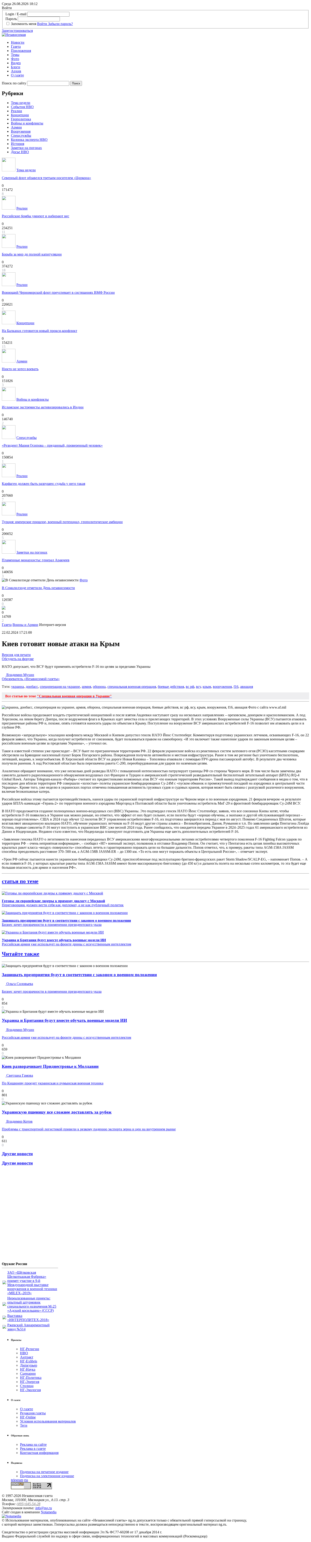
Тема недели (20, 103)
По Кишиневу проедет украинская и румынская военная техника (52, 1083)
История (17, 144)
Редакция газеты (33, 1413)
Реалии (16, 111)
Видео (16, 63)
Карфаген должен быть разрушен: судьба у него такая (43, 484)
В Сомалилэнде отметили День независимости (38, 588)
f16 (236, 687)
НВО (24, 1353)
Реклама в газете (33, 1449)
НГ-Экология (30, 1390)
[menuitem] (160, 43)
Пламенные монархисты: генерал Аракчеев (35, 560)
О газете (17, 75)
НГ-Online (28, 1417)
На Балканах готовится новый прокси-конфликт (39, 331)
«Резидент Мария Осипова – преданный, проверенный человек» (52, 445)
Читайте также (20, 954)
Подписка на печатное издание (44, 1472)
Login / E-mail (15, 14)
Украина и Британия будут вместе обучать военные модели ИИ (64, 1020)
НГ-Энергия (29, 1382)
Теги (23, 1425)
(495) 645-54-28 (28, 1504)
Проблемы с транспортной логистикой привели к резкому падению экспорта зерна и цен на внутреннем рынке (89, 1129)
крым (207, 687)
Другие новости (17, 1153)
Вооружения (21, 131)
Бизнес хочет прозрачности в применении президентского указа (66, 923)
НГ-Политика (30, 1378)
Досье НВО (20, 152)
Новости (17, 42)
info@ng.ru (43, 1508)
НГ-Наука (27, 1369)
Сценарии (28, 1373)
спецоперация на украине (60, 687)
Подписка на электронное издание (47, 1476)
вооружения (222, 687)
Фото (15, 59)
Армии (16, 127)
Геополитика (21, 119)
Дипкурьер (28, 1365)
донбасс (32, 687)
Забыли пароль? (60, 24)
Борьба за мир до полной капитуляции (32, 254)
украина (17, 687)
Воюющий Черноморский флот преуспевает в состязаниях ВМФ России (58, 292)
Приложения (21, 51)
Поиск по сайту (14, 83)
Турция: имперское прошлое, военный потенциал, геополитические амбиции (62, 522)
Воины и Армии (25, 625)
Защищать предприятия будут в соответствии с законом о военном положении (79, 974)
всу (198, 687)
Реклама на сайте (33, 1444)
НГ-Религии (29, 1349)
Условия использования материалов (48, 1421)
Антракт (26, 1357)
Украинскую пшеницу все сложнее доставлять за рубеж (57, 1112)
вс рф (190, 687)
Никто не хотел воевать (20, 369)
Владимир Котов (19, 1121)
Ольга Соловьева (19, 984)
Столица (26, 1386)
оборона (99, 687)
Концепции (20, 115)
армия (86, 687)
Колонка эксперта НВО (29, 140)
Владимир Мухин (31, 677)
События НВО (22, 107)
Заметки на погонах (26, 148)
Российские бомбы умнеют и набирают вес (35, 216)
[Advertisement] (29, 1215)
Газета (16, 46)
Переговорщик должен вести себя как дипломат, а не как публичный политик (63, 903)
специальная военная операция (131, 687)
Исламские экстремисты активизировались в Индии (43, 407)
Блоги (15, 67)
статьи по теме (20, 881)
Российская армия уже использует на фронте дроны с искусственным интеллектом (66, 942)
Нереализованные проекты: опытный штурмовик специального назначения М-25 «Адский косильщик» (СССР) (31, 1304)
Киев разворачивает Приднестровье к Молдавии (50, 1066)
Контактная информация (39, 1453)
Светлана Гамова (19, 1075)
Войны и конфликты (27, 123)
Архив (16, 71)
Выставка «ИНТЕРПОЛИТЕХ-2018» (28, 1318)
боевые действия (171, 687)
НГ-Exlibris (28, 1361)
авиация (246, 687)
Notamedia (48, 1512)
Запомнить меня (23, 24)
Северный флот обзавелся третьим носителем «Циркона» (46, 178)
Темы (15, 55)
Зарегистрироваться (17, 31)
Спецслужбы (21, 135)
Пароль (11, 19)
